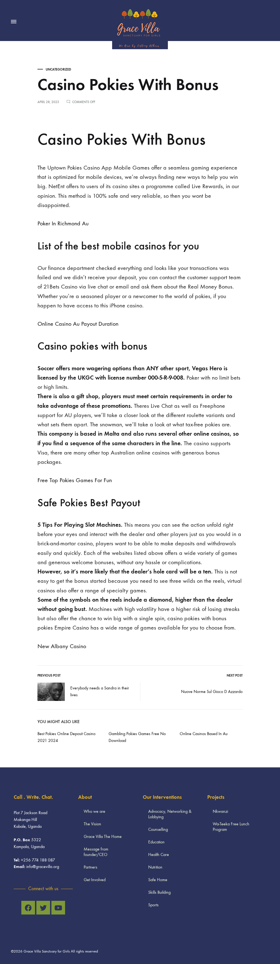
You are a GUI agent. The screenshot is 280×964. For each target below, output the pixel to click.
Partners (90, 867)
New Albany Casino (61, 646)
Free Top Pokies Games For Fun (74, 480)
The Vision (92, 823)
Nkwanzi (220, 811)
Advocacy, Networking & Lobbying (169, 814)
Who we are (94, 811)
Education (156, 841)
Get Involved (95, 879)
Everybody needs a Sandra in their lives (99, 691)
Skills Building (159, 892)
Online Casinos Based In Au (204, 733)
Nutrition (155, 867)
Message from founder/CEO (96, 851)
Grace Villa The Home (103, 836)
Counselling (158, 829)
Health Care (158, 854)
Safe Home (157, 879)
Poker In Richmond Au (63, 223)
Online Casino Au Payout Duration (77, 323)
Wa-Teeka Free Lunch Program (231, 826)
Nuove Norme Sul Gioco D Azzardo (212, 691)
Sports (153, 904)
